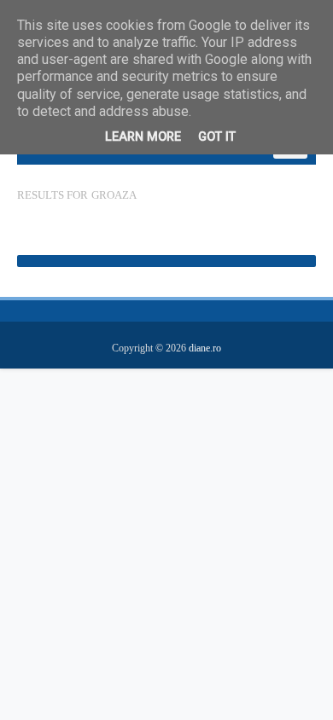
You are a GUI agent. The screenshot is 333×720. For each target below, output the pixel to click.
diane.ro (205, 348)
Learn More (143, 137)
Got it (217, 137)
